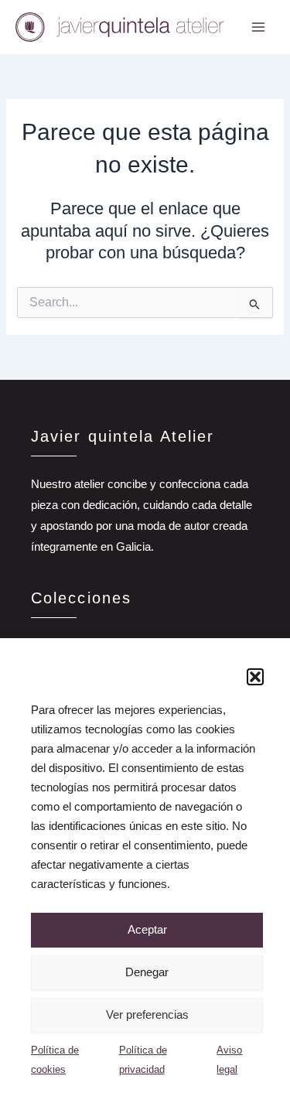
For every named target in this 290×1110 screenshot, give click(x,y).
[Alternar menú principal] (258, 27)
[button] (255, 677)
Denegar (147, 972)
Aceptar (147, 929)
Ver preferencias (147, 1014)
